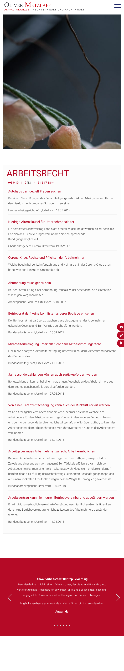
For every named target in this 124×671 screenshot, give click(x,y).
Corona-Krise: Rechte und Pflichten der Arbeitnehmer (46, 257)
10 (17, 182)
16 (41, 182)
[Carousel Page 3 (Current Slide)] (60, 625)
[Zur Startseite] (44, 9)
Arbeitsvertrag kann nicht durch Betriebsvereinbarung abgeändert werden (61, 497)
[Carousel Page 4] (63, 625)
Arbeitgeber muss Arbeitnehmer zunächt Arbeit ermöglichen (51, 451)
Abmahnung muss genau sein (29, 283)
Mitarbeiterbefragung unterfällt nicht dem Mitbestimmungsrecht (54, 344)
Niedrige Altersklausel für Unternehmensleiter (41, 222)
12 (24, 182)
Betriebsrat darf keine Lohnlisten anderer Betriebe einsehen (51, 313)
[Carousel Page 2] (57, 625)
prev (11, 597)
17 (45, 182)
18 (49, 182)
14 (33, 182)
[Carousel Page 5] (66, 625)
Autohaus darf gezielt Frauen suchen (34, 191)
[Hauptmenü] (117, 7)
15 (37, 182)
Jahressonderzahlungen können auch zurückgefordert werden (52, 374)
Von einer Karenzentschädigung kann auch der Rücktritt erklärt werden (59, 405)
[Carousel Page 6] (69, 625)
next (116, 597)
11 (20, 182)
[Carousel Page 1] (54, 625)
